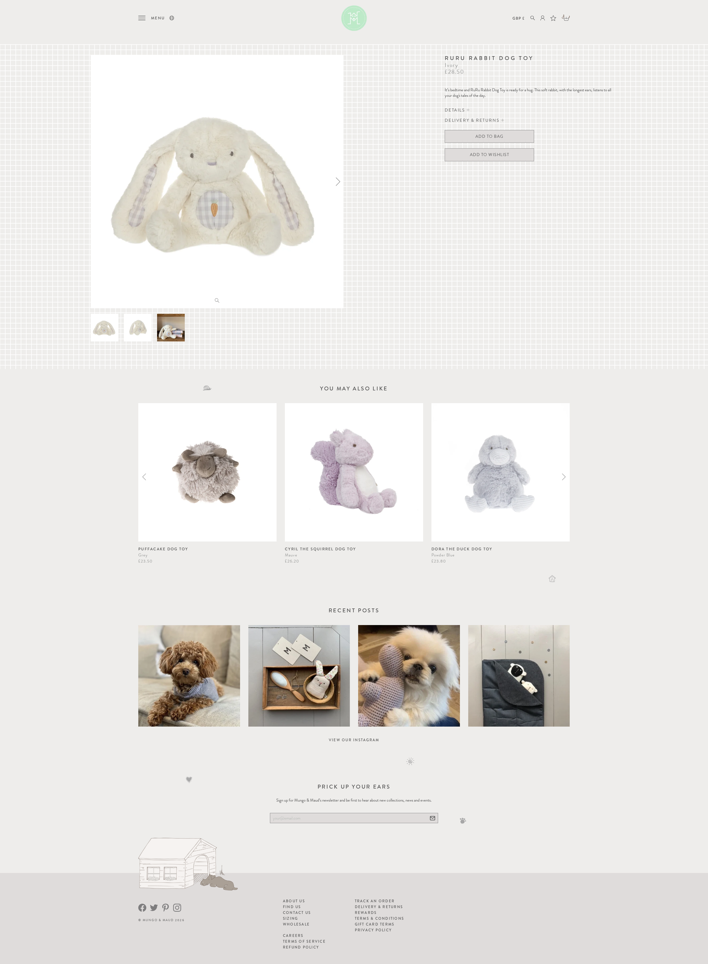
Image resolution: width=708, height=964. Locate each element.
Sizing (290, 918)
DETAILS (456, 110)
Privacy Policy (373, 930)
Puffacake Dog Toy (163, 549)
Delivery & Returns (379, 906)
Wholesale (296, 924)
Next (564, 476)
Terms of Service (304, 941)
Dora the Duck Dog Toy (461, 549)
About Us (294, 901)
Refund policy (301, 947)
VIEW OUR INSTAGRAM (354, 740)
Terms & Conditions (379, 918)
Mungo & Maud (158, 920)
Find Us (292, 906)
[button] (172, 18)
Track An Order (375, 901)
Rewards (366, 912)
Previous (144, 476)
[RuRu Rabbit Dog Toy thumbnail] (104, 327)
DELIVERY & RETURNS (473, 120)
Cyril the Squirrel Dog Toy (320, 549)
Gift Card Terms (375, 924)
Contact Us (297, 912)
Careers (293, 935)
